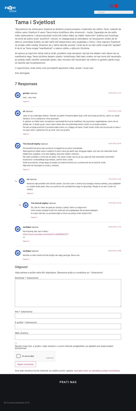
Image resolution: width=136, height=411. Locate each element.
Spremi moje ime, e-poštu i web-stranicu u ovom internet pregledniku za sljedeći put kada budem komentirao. (64, 347)
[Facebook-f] (63, 397)
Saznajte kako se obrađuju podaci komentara (97, 370)
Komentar (26, 278)
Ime (23, 311)
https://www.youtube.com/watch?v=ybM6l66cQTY (46, 234)
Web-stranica (21, 333)
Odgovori (26, 101)
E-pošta (26, 322)
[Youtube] (116, 6)
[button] (91, 9)
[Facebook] (111, 6)
